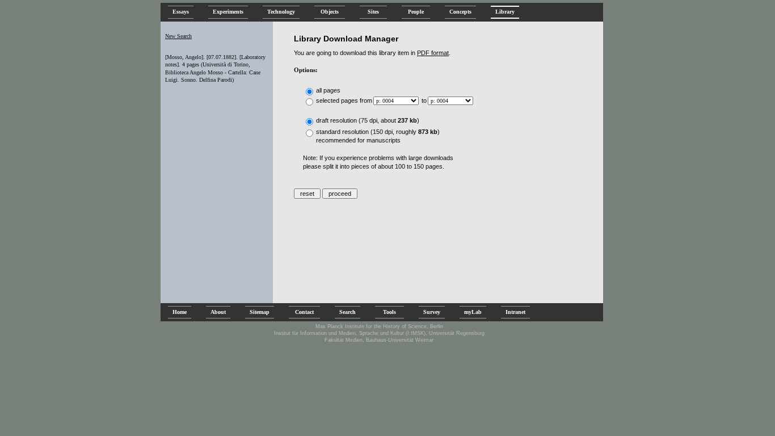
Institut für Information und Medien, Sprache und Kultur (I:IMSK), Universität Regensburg (379, 333)
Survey (431, 312)
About (218, 312)
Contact (304, 312)
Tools (389, 312)
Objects (329, 12)
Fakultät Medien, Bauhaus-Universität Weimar (379, 340)
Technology (281, 12)
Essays (180, 12)
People (416, 12)
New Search (178, 36)
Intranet (515, 312)
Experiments (228, 12)
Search (347, 312)
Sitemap (259, 312)
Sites (373, 12)
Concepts (460, 12)
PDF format (433, 52)
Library (505, 12)
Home (179, 312)
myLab (473, 312)
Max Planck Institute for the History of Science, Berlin (379, 326)
